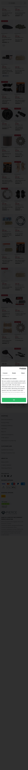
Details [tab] (14, 373)
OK (14, 400)
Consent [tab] (5, 373)
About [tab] (23, 373)
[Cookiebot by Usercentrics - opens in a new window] (19, 369)
